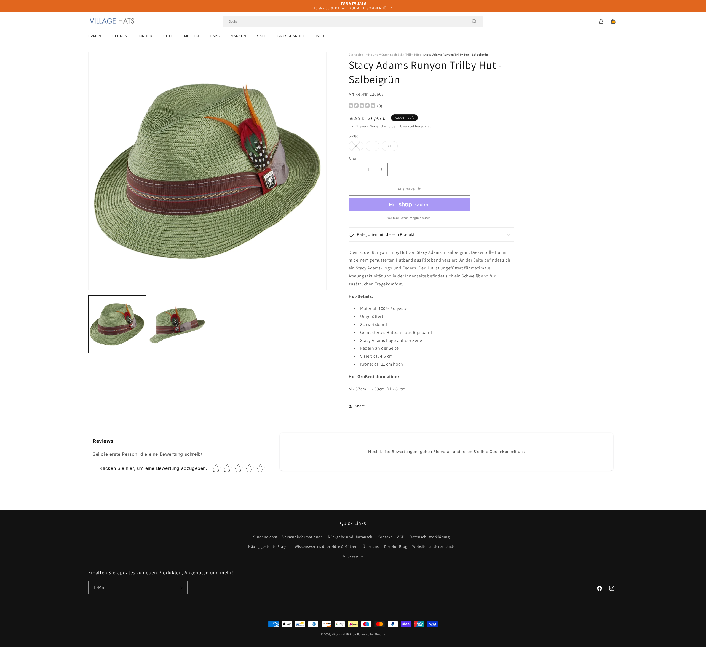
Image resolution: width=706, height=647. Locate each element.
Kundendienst (264, 536)
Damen (94, 36)
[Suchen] (474, 21)
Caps (215, 36)
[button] (613, 21)
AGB (401, 536)
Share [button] (360, 405)
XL (392, 147)
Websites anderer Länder (434, 546)
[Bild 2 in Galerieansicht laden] (177, 324)
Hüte (168, 36)
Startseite (356, 54)
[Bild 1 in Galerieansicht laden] (117, 324)
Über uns (371, 546)
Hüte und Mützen (344, 634)
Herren (120, 36)
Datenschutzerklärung (430, 536)
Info (320, 36)
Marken (238, 36)
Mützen (191, 36)
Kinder (146, 36)
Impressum (353, 556)
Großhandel (291, 36)
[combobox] (353, 21)
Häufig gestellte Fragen (269, 546)
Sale (261, 36)
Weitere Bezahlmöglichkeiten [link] (409, 218)
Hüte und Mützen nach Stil (384, 54)
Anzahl (354, 158)
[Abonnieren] (181, 587)
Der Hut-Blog (395, 546)
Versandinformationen (302, 536)
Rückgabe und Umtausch (350, 536)
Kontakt (385, 536)
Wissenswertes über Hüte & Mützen (326, 546)
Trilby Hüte (413, 54)
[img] (362, 106)
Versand (376, 126)
